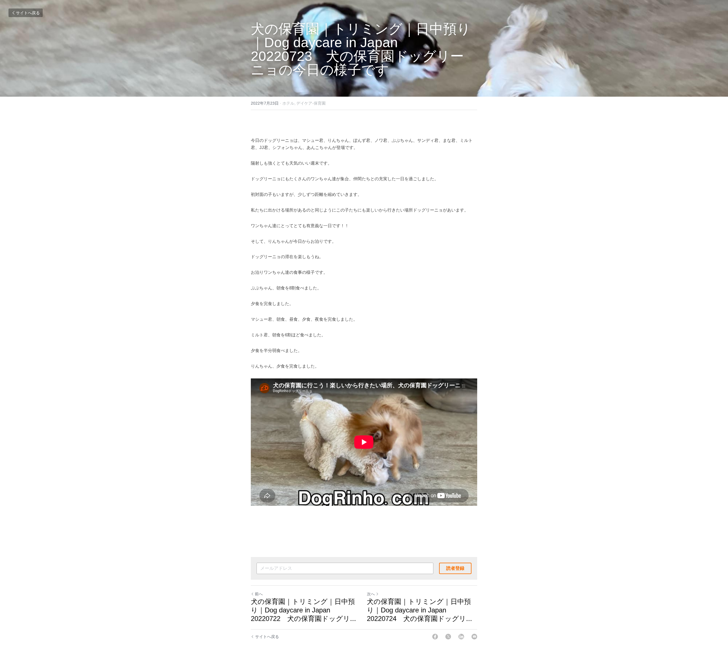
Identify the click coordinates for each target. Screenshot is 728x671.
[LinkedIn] (461, 636)
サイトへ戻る (28, 13)
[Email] (474, 636)
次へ (371, 594)
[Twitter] (448, 636)
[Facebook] (435, 636)
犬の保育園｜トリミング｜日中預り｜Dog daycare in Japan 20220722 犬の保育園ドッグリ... (303, 610)
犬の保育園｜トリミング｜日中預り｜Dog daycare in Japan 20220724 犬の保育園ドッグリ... (419, 610)
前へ (259, 594)
